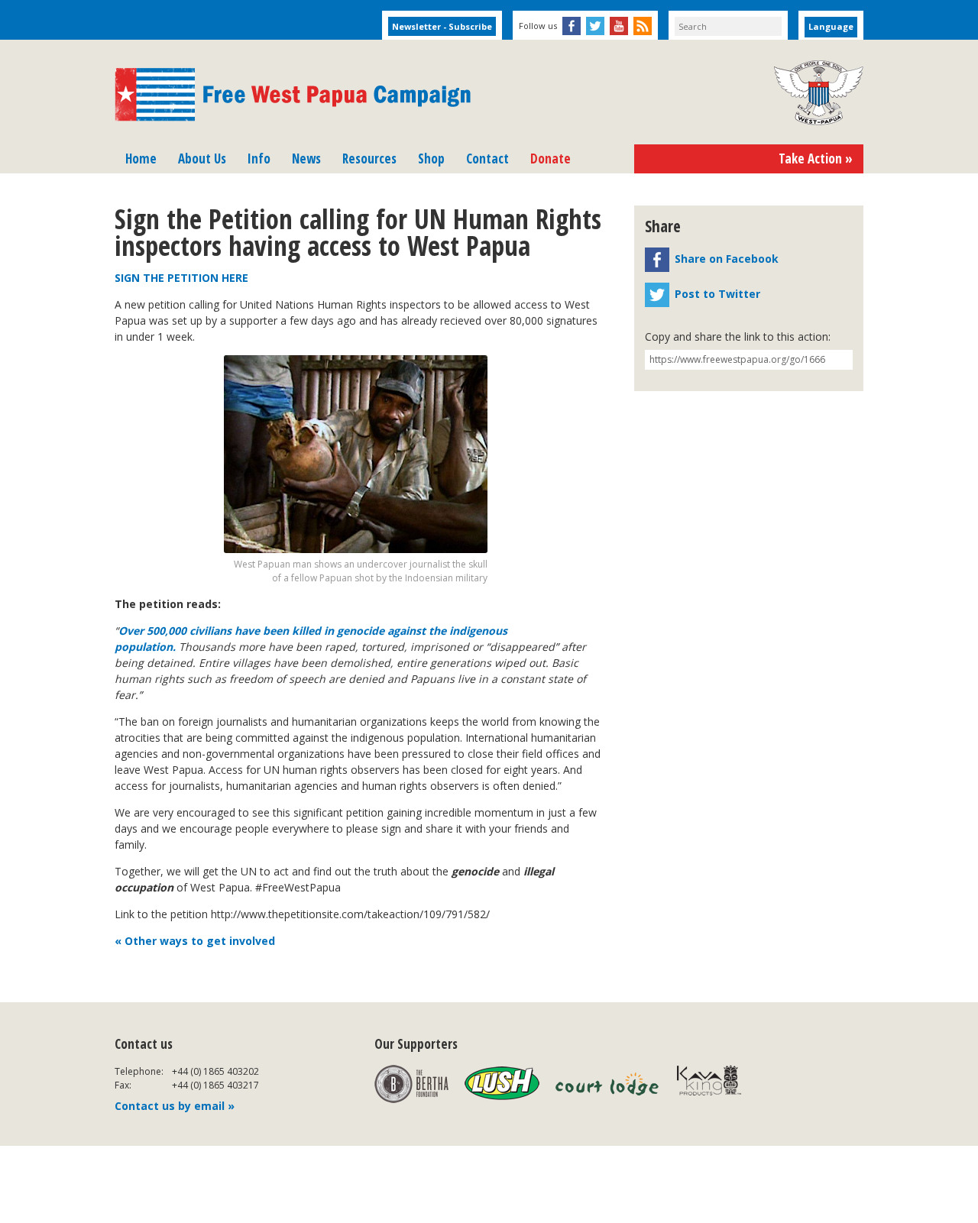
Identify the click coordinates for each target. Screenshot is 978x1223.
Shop (431, 158)
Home (141, 158)
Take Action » (816, 158)
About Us (202, 158)
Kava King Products (717, 1084)
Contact (487, 158)
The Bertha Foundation (411, 1084)
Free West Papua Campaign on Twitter (595, 26)
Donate (550, 158)
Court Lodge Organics (608, 1084)
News (306, 158)
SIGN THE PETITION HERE (181, 277)
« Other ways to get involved (195, 940)
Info (259, 158)
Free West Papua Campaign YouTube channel (619, 26)
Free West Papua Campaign (293, 94)
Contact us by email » (175, 1105)
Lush (502, 1084)
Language (830, 26)
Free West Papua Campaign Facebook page (571, 26)
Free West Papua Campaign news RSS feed (642, 26)
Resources (369, 158)
